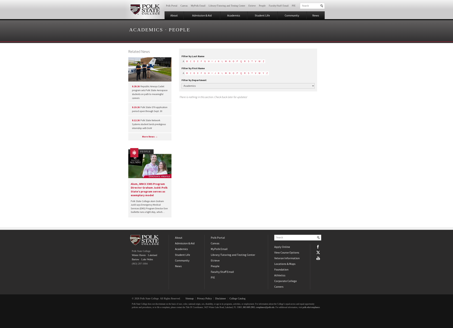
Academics (233, 15)
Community (292, 15)
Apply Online (282, 247)
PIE (294, 5)
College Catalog (237, 298)
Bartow (135, 259)
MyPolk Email (198, 5)
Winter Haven (139, 255)
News (315, 15)
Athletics (279, 275)
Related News (139, 51)
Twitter (318, 252)
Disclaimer (220, 298)
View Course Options (286, 252)
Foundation (281, 269)
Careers (278, 286)
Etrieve (252, 5)
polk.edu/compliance (311, 307)
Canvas (184, 5)
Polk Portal (171, 5)
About (174, 15)
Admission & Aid (202, 15)
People (262, 5)
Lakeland (152, 255)
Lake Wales (147, 259)
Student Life (262, 15)
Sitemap (189, 298)
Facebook (318, 247)
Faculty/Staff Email (279, 5)
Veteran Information (287, 258)
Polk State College (145, 9)
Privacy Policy (204, 298)
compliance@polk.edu (265, 307)
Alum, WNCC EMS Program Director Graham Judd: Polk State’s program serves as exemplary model (149, 189)
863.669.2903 (249, 307)
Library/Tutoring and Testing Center (227, 5)
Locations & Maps (285, 264)
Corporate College (285, 281)
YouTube (318, 258)
